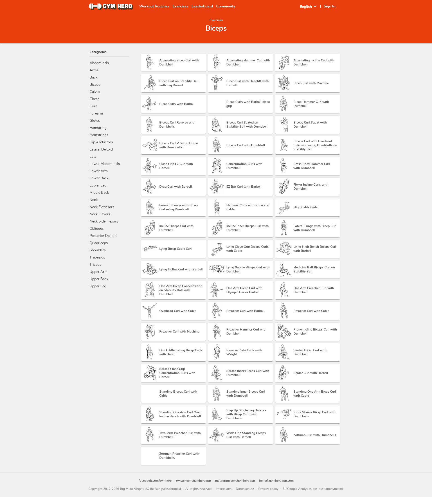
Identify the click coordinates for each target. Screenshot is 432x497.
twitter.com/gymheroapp (193, 480)
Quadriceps (99, 243)
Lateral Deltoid (101, 149)
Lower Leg (98, 185)
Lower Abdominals (105, 164)
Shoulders (98, 250)
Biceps (95, 84)
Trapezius (97, 257)
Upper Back (99, 279)
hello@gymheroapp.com (276, 480)
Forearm (96, 113)
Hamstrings (99, 135)
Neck (94, 200)
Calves (95, 92)
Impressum (224, 488)
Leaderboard (202, 6)
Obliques (97, 228)
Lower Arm (99, 171)
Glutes (95, 120)
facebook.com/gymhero (155, 480)
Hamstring (98, 128)
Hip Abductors (101, 142)
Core (93, 106)
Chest (94, 99)
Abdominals (99, 63)
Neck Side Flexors (104, 221)
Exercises (180, 6)
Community (225, 6)
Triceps (95, 264)
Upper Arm (99, 272)
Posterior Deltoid (103, 236)
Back (93, 77)
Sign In (329, 6)
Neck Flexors (100, 214)
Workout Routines (154, 6)
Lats (93, 156)
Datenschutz (245, 488)
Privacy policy (268, 488)
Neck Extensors (102, 207)
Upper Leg (98, 286)
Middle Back (99, 192)
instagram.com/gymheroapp (235, 480)
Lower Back (99, 178)
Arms (94, 70)
